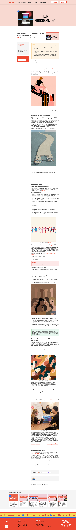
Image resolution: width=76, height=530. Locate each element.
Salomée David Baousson (40, 477)
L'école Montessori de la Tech (41, 521)
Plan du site (20, 528)
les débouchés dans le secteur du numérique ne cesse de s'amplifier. (44, 69)
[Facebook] (67, 525)
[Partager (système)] (47, 484)
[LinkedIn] (70, 525)
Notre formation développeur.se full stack (43, 522)
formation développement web (52, 399)
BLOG (48, 2)
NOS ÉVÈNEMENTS (43, 2)
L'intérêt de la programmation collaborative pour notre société (22, 49)
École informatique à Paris (22, 522)
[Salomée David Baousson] (33, 478)
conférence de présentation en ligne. (52, 444)
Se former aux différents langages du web (43, 526)
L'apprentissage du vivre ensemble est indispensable (22, 51)
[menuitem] (12, 2)
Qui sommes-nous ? (21, 521)
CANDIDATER (55, 2)
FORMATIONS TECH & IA (22, 2)
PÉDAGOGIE (29, 2)
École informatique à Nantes (23, 524)
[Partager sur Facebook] (38, 484)
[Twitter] (65, 525)
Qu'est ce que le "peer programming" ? (21, 45)
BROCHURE (63, 2)
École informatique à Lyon (22, 525)
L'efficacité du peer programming (22, 46)
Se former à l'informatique (40, 525)
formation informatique (35, 453)
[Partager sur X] (40, 484)
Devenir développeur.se (40, 524)
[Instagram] (62, 525)
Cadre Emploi (44, 190)
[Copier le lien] (45, 484)
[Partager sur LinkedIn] (42, 484)
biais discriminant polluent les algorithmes (45, 351)
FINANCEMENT (35, 2)
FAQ (18, 526)
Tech (18, 37)
